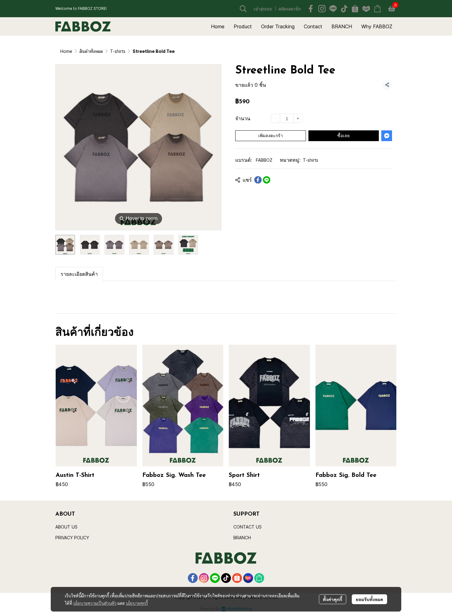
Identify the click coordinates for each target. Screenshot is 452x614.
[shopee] (355, 9)
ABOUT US (66, 526)
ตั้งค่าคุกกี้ (332, 599)
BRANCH (242, 537)
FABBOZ (264, 160)
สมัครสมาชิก (289, 8)
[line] (333, 9)
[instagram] (322, 9)
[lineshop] (377, 9)
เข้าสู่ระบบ (263, 8)
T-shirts (117, 51)
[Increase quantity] (298, 118)
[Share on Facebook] (258, 180)
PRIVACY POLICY (72, 537)
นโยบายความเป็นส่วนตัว (95, 603)
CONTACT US (247, 526)
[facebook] (311, 9)
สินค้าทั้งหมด (91, 51)
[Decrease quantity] (275, 118)
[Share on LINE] (266, 180)
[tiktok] (344, 9)
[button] (243, 8)
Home (66, 51)
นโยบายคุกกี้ (137, 603)
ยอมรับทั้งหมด (369, 599)
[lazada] (366, 9)
